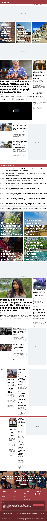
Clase (25, 495)
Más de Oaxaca (4, 25)
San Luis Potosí (16, 496)
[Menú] (45, 2)
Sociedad (3, 496)
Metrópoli (3, 495)
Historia (17, 514)
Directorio (5, 513)
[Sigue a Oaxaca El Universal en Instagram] (40, 494)
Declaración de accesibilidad (26, 514)
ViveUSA (25, 496)
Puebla (14, 499)
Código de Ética (17, 513)
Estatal (2, 493)
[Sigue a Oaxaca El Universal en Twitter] (38, 494)
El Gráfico (26, 493)
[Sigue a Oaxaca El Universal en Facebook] (36, 494)
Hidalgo (14, 493)
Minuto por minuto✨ (7, 165)
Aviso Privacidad (41, 513)
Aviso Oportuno (27, 499)
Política (2, 499)
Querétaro (15, 498)
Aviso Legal (34, 513)
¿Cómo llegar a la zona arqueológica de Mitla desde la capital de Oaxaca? (39, 36)
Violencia (24, 513)
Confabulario (26, 498)
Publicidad (29, 513)
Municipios (3, 498)
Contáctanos (10, 513)
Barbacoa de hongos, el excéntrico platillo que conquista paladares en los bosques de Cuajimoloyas (7, 34)
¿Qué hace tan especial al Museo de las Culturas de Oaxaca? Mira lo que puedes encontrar (23, 35)
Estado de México (16, 495)
